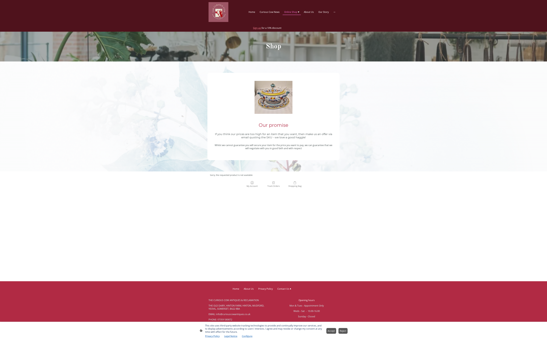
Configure (247, 336)
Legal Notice (230, 336)
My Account (252, 186)
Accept (331, 330)
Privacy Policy (212, 336)
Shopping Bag (295, 186)
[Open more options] (334, 12)
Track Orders (273, 186)
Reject (343, 330)
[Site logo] (218, 12)
